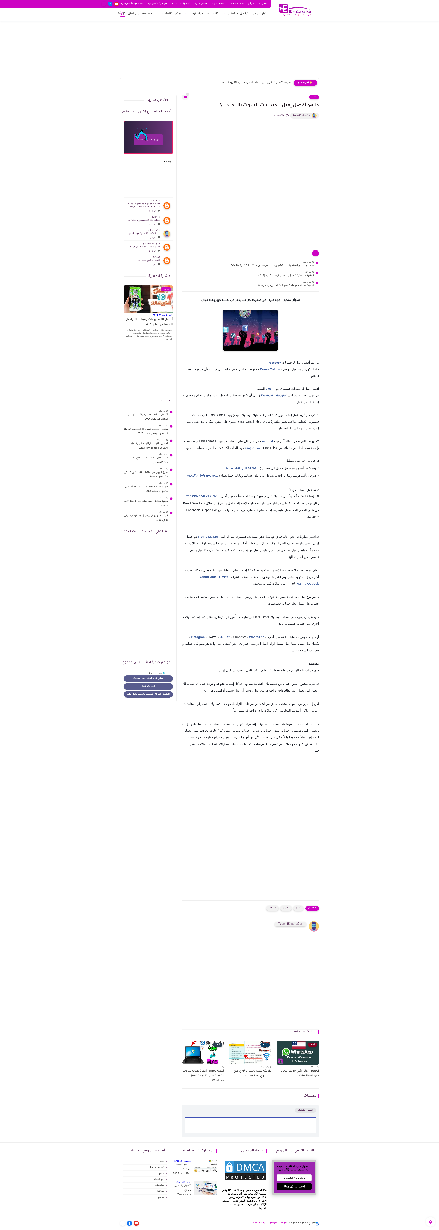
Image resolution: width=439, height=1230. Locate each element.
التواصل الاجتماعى (239, 13)
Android (267, 441)
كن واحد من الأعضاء (148, 140)
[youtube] (116, 4)
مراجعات (159, 1185)
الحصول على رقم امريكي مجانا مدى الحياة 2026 (299, 1073)
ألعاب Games (150, 13)
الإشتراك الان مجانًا (294, 1186)
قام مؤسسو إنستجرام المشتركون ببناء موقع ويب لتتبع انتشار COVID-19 (272, 265)
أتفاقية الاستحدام (181, 4)
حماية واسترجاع (199, 13)
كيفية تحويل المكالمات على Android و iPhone (146, 503)
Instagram (198, 637)
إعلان (154, 673)
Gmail (269, 389)
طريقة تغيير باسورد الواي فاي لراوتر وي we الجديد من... (252, 1073)
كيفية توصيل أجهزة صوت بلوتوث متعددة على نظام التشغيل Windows (203, 1075)
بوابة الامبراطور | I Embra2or (269, 1223)
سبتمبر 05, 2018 (182, 1161)
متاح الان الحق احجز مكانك (148, 678)
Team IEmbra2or (301, 115)
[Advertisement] (219, 51)
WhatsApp (256, 637)
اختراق (286, 908)
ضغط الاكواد (218, 4)
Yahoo (204, 577)
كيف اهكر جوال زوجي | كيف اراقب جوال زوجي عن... (146, 518)
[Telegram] (104, 4)
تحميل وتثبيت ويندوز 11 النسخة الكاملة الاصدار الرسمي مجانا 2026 (146, 431)
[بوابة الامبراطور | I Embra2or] (296, 10)
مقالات (216, 13)
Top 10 (122, 13)
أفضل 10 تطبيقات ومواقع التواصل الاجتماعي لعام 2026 (149, 322)
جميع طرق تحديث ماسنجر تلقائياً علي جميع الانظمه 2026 (146, 489)
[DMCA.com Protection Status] (245, 1181)
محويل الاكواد (200, 4)
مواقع (161, 1197)
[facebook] (110, 4)
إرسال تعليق (305, 1110)
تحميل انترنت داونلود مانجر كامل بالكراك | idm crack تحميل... (149, 446)
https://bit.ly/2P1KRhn (202, 496)
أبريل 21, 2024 (183, 1182)
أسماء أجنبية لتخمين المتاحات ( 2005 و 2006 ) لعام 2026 (182, 1170)
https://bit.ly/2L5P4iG (241, 468)
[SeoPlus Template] (317, 1223)
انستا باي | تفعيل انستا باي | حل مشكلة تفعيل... (149, 460)
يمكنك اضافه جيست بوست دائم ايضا (148, 694)
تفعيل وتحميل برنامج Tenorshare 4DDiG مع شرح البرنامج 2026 (182, 1191)
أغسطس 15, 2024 (163, 315)
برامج (256, 13)
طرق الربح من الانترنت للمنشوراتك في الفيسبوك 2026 (146, 475)
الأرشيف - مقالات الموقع (242, 4)
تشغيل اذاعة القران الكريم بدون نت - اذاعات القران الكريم (258, 82)
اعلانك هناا (148, 686)
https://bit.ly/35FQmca (201, 475)
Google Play (252, 448)
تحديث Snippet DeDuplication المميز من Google (286, 285)
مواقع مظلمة (173, 13)
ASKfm (225, 637)
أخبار (265, 13)
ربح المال (133, 13)
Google (281, 395)
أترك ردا (152, 210)
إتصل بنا (263, 4)
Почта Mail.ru (270, 369)
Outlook (313, 583)
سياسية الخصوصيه (158, 4)
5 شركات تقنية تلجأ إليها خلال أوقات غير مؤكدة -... (285, 275)
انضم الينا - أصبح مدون (131, 4)
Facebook (275, 363)
